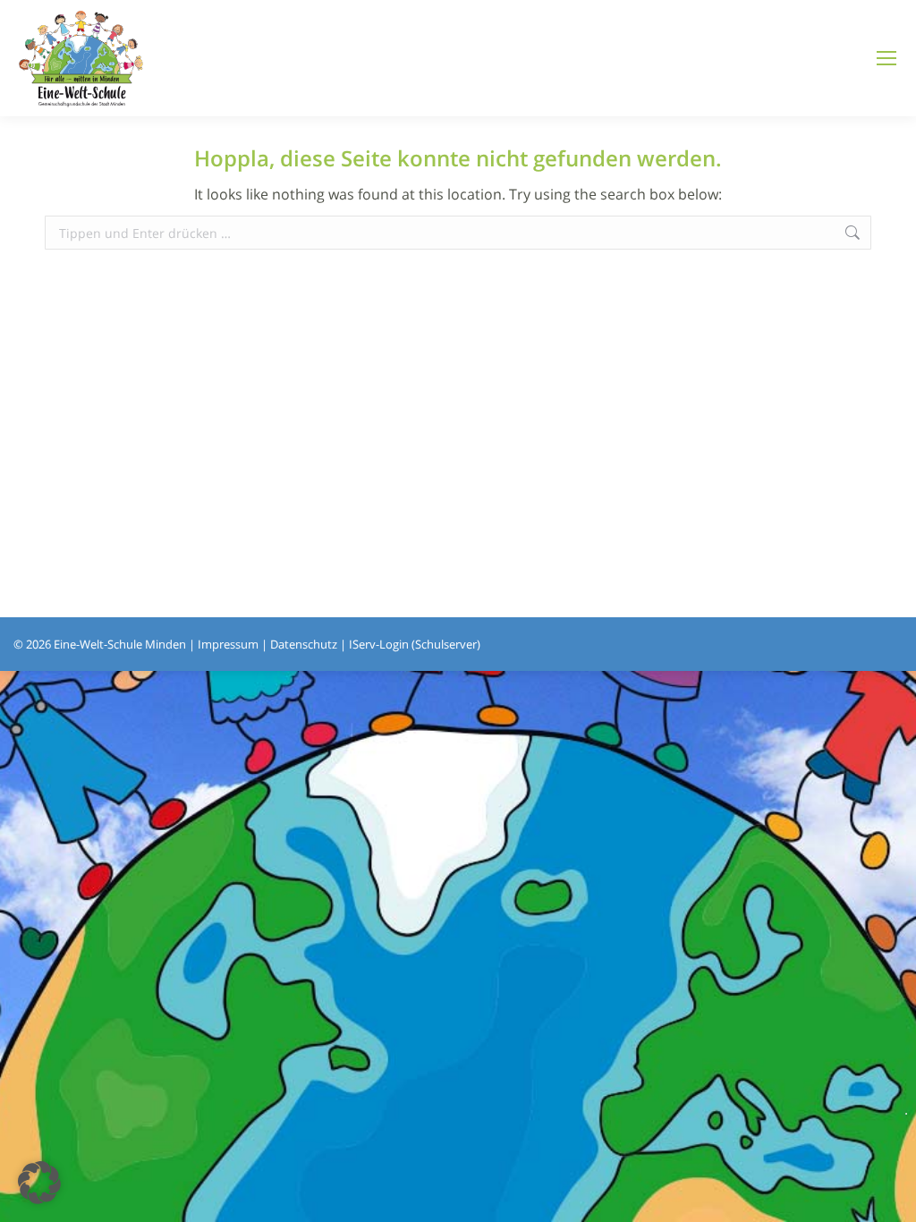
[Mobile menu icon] (886, 58)
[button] (39, 1182)
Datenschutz (303, 644)
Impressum (228, 644)
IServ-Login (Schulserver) (414, 644)
